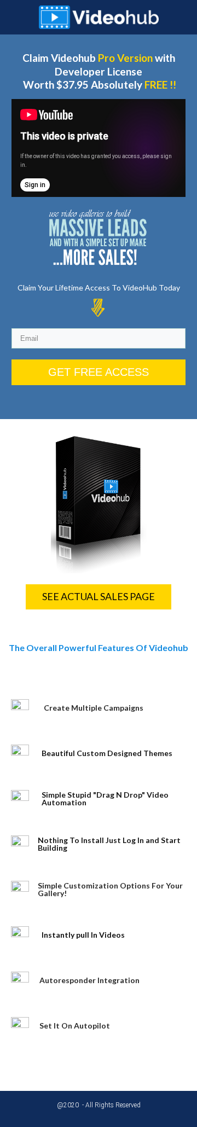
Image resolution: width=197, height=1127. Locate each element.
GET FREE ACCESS (98, 372)
